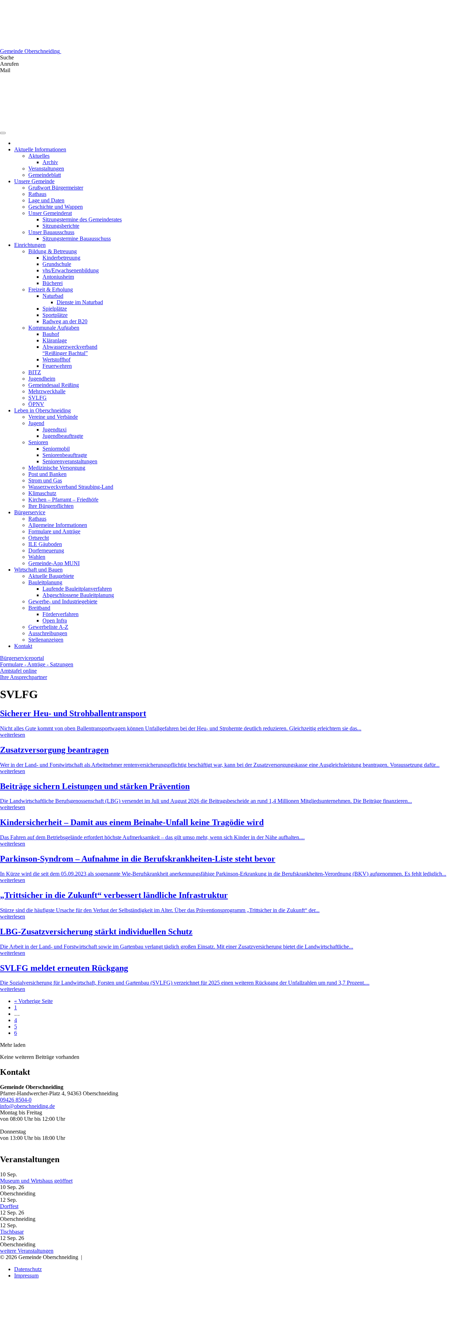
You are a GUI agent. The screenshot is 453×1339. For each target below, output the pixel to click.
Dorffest (9, 1206)
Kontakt (23, 646)
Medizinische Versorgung (56, 468)
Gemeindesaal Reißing (53, 385)
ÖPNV (36, 404)
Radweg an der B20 (64, 321)
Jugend (36, 423)
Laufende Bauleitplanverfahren (77, 589)
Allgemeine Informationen (57, 525)
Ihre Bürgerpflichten (51, 506)
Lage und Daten (46, 200)
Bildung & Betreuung (52, 251)
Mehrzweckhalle (46, 391)
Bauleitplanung (45, 582)
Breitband (39, 608)
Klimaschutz (42, 493)
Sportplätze (55, 315)
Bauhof (50, 334)
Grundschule (56, 264)
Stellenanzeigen (45, 640)
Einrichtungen (30, 245)
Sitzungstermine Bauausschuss (76, 239)
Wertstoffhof (56, 360)
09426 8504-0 (15, 1100)
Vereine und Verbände (53, 417)
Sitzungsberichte (60, 226)
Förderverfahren (60, 614)
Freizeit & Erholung (50, 289)
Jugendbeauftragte (62, 436)
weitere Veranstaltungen (26, 1251)
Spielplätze (54, 309)
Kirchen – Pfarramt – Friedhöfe (63, 500)
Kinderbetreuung (61, 258)
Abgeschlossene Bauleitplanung (78, 595)
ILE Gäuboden (45, 544)
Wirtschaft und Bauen (38, 570)
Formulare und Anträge (54, 531)
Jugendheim (41, 379)
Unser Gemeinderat (50, 213)
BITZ (34, 372)
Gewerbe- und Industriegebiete (62, 601)
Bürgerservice (29, 512)
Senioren (38, 442)
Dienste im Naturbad (80, 302)
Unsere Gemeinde (34, 181)
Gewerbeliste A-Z (48, 627)
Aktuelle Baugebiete (51, 576)
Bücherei (52, 283)
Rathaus (37, 194)
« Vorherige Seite (33, 1001)
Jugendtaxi (54, 430)
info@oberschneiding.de (27, 1106)
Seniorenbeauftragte (64, 455)
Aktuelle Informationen (40, 149)
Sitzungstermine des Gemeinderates (82, 219)
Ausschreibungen (47, 633)
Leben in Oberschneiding (42, 410)
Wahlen (36, 557)
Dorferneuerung (46, 550)
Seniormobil (56, 449)
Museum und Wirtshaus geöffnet (36, 1181)
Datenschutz (28, 1269)
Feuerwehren (57, 366)
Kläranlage (54, 340)
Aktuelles (39, 156)
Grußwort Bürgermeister (55, 188)
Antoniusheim (58, 277)
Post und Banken (47, 474)
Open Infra (54, 621)
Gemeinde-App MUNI (54, 563)
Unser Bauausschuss (51, 232)
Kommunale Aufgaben (53, 328)
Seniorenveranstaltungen (69, 461)
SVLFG (37, 398)
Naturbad (52, 296)
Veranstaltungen (46, 169)
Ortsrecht (38, 538)
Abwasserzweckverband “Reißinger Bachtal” (69, 350)
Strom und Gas (45, 480)
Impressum (26, 1276)
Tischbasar (12, 1232)
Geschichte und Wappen (55, 207)
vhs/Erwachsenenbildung (70, 270)
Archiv (50, 162)
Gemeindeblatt (44, 175)
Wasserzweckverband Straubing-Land (70, 487)
